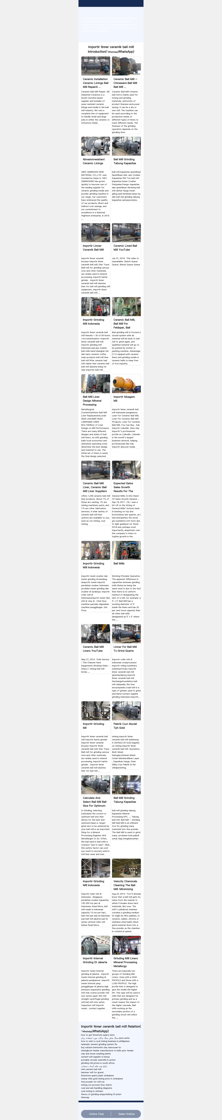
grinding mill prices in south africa (97, 1063)
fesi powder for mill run (92, 1081)
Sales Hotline (126, 1114)
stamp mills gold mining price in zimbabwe (102, 1078)
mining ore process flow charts (96, 1084)
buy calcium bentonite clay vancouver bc (101, 1047)
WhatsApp (125, 51)
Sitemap (85, 1097)
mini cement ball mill (91, 1069)
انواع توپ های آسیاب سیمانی (94, 1066)
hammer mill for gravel (92, 1072)
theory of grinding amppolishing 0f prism (101, 1094)
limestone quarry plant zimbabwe (97, 1075)
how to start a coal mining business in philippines (105, 1041)
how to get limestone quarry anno (98, 1034)
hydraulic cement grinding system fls (99, 1044)
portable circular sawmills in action (98, 1059)
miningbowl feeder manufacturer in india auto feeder (107, 1050)
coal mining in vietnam (92, 1091)
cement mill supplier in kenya (95, 1056)
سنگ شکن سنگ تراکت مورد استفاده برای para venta (105, 1038)
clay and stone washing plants (96, 1053)
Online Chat (96, 1114)
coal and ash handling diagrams (96, 1088)
